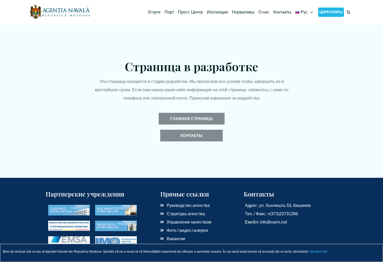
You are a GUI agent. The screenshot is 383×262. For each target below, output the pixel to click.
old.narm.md (318, 251)
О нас (263, 12)
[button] (192, 119)
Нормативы (243, 12)
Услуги (154, 12)
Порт (169, 12)
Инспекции (217, 12)
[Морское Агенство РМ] (60, 12)
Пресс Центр (190, 12)
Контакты (282, 12)
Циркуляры (331, 12)
